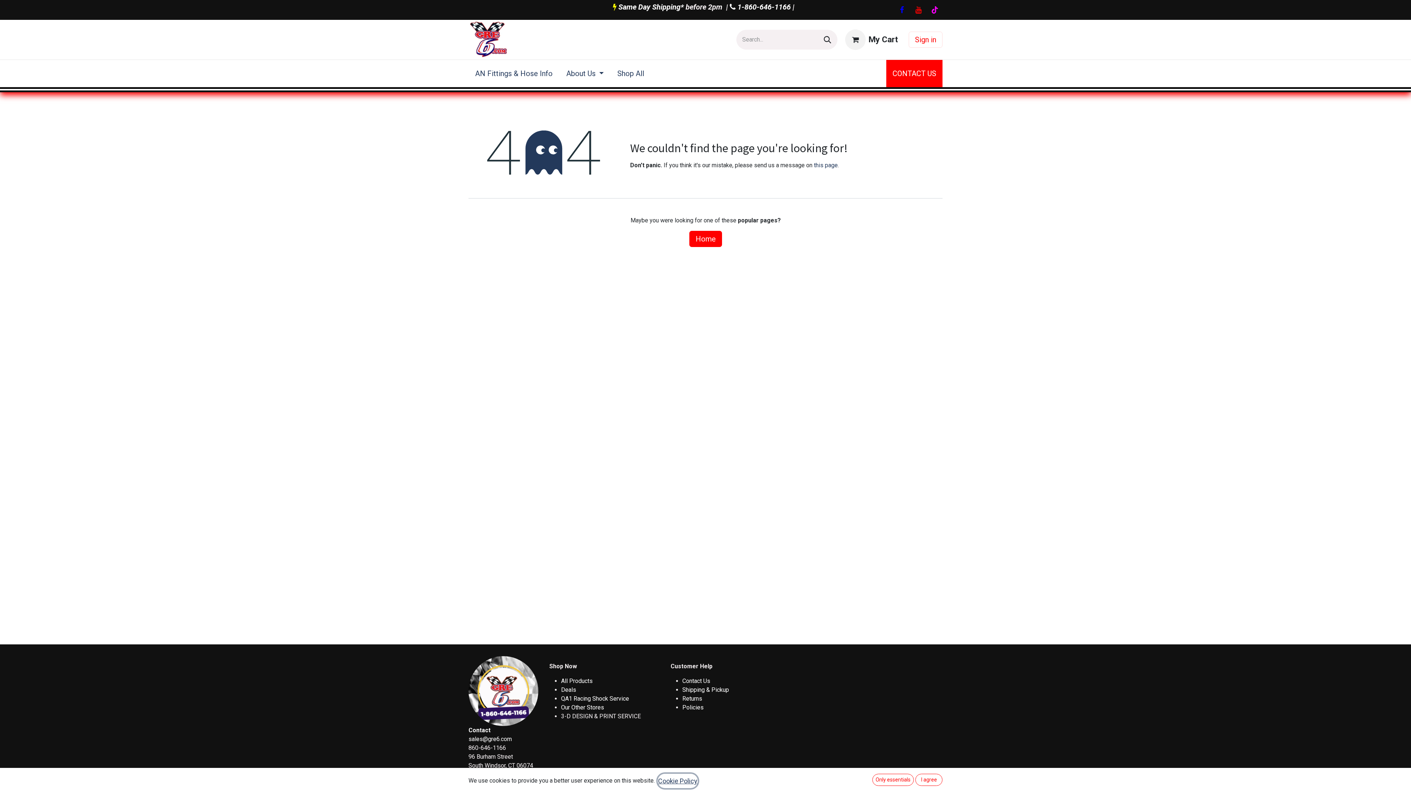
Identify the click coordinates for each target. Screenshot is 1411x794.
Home (706, 239)
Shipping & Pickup (705, 689)
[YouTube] (918, 10)
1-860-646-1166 (763, 7)
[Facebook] (901, 10)
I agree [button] (929, 780)
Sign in (925, 39)
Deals (568, 689)
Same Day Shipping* (651, 7)
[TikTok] (934, 10)
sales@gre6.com (490, 739)
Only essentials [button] (893, 780)
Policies (693, 707)
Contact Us (696, 680)
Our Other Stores (582, 707)
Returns (692, 698)
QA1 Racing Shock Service (595, 698)
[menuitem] (514, 73)
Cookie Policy (677, 781)
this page (826, 165)
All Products (577, 680)
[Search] (827, 40)
